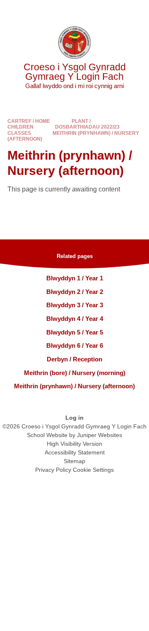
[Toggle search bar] (117, 10)
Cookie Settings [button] (93, 469)
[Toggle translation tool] (96, 10)
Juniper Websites (99, 435)
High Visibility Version (74, 443)
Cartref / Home (28, 121)
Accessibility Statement (75, 452)
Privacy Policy (53, 469)
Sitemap (74, 461)
